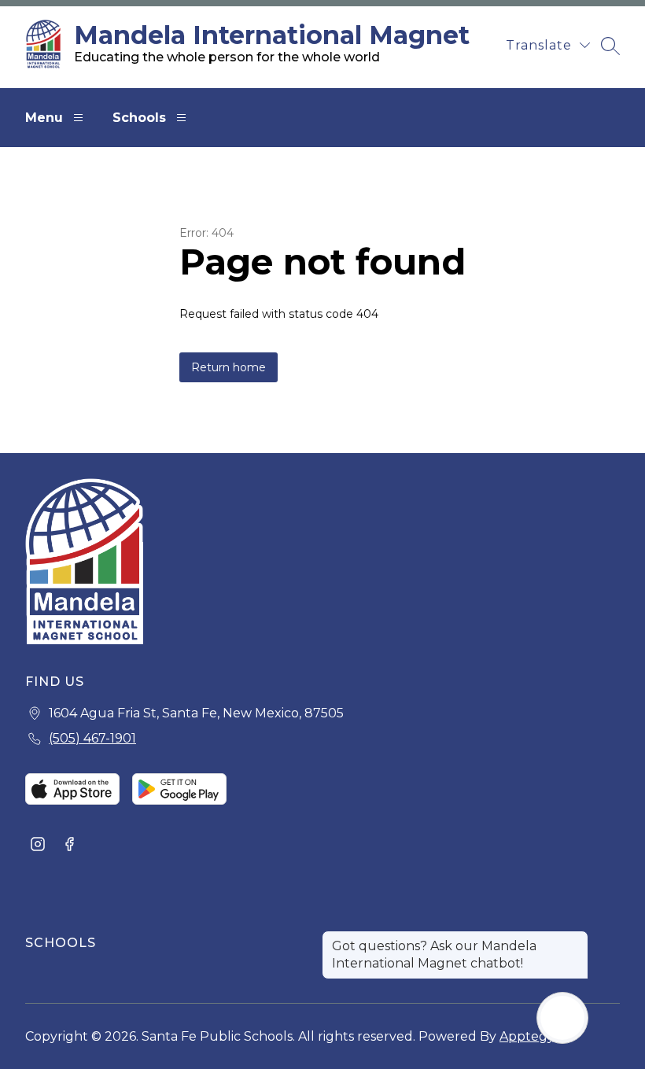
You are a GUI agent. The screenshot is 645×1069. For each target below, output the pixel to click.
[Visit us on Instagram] (37, 845)
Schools (139, 117)
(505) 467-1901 (92, 738)
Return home (228, 367)
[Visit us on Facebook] (69, 845)
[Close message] (575, 938)
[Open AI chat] (562, 1018)
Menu (44, 117)
